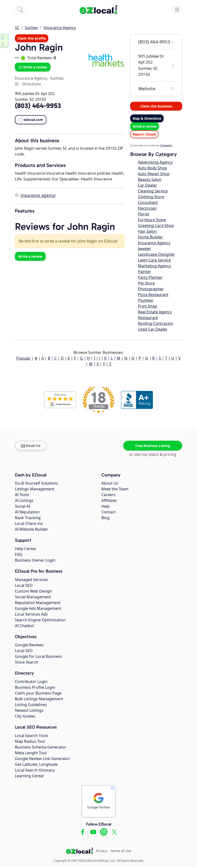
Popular (23, 358)
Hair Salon (147, 231)
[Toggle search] (20, 10)
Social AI (22, 506)
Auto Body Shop (152, 168)
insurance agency (38, 195)
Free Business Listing (152, 445)
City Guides (25, 716)
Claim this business (156, 106)
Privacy (101, 851)
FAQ (18, 554)
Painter (144, 271)
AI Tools (22, 494)
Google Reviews (29, 644)
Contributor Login (31, 681)
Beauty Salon (149, 179)
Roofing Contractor (155, 323)
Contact (108, 512)
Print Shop (147, 306)
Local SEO (24, 585)
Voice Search (26, 662)
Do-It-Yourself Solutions (36, 483)
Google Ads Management (38, 608)
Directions (31, 84)
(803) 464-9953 (154, 42)
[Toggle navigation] (177, 10)
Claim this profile (31, 38)
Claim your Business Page (38, 693)
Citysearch (166, 145)
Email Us (33, 445)
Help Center (26, 548)
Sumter (31, 27)
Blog (105, 517)
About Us (109, 483)
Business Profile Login (35, 687)
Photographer (151, 288)
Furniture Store (152, 219)
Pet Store (146, 283)
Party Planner (150, 277)
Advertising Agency (155, 162)
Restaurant (148, 317)
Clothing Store (151, 196)
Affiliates (109, 500)
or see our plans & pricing (152, 454)
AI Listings (24, 500)
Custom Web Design (33, 591)
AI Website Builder (31, 529)
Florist (143, 214)
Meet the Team (115, 489)
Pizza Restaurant (153, 294)
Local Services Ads (31, 614)
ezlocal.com (33, 119)
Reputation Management (38, 602)
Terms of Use (120, 851)
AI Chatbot (24, 625)
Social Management (33, 597)
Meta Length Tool (31, 752)
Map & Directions (147, 118)
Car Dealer (147, 185)
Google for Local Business (38, 656)
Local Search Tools (31, 735)
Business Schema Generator (40, 747)
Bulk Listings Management (39, 698)
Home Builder (150, 237)
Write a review (35, 67)
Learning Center (29, 775)
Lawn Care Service (154, 260)
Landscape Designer (156, 254)
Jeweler (144, 248)
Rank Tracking (28, 517)
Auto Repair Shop (154, 173)
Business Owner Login (35, 560)
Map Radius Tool (30, 741)
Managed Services (31, 579)
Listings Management (34, 489)
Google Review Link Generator (42, 758)
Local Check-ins (29, 523)
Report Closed (144, 134)
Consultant (148, 202)
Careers (108, 494)
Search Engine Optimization (40, 620)
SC (17, 27)
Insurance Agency (59, 27)
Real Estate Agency (155, 312)
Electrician (147, 208)
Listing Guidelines (31, 704)
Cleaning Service (153, 191)
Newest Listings (29, 710)
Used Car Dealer (152, 329)
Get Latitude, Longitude (36, 764)
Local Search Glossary (35, 770)
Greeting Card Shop (156, 225)
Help (105, 506)
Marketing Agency (154, 265)
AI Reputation (27, 512)
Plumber (146, 300)
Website (146, 88)
